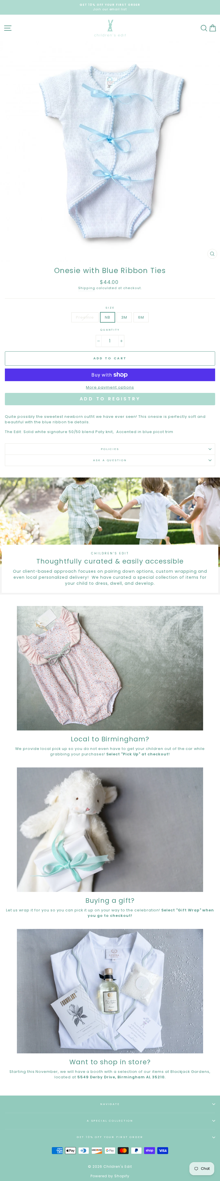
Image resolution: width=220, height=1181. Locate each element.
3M (124, 317)
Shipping (86, 288)
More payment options (110, 387)
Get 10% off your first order (110, 1137)
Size (109, 307)
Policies (110, 449)
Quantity (110, 330)
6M (141, 317)
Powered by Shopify (110, 1176)
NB (107, 317)
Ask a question (110, 460)
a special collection (110, 1120)
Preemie (85, 317)
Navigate (110, 1104)
